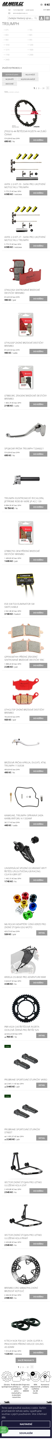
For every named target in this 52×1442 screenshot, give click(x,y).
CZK (44, 10)
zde (3, 1417)
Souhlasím (26, 1433)
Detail (42, 933)
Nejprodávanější (28, 79)
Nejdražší (10, 79)
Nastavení (26, 1424)
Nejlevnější (30, 75)
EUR (48, 10)
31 (43, 88)
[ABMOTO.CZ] (13, 3)
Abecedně (10, 84)
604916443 (30, 10)
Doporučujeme (12, 75)
